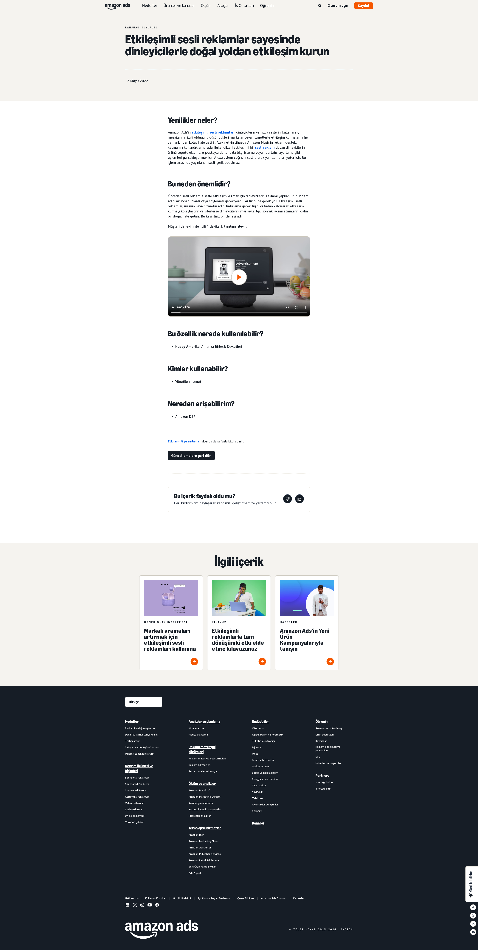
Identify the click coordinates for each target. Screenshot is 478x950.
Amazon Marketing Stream (205, 796)
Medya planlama (198, 734)
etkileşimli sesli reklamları (213, 132)
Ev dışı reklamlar (134, 815)
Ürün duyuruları (325, 734)
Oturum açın (338, 5)
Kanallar (258, 823)
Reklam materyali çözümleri (202, 749)
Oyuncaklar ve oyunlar (265, 804)
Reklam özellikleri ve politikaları (328, 748)
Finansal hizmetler (263, 759)
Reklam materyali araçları (203, 771)
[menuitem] (143, 797)
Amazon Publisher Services (205, 853)
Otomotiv (258, 728)
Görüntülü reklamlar (137, 796)
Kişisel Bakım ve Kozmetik (267, 734)
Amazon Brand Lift (200, 790)
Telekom (257, 798)
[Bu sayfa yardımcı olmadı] (287, 499)
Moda (255, 753)
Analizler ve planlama (204, 721)
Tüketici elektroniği (263, 740)
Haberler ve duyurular (328, 763)
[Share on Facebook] (473, 907)
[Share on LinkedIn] (473, 924)
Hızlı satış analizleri (200, 815)
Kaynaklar (321, 740)
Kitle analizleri (197, 728)
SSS (318, 756)
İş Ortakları (244, 5)
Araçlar (223, 5)
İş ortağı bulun (324, 782)
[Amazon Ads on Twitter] (135, 905)
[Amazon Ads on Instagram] (142, 905)
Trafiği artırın (132, 740)
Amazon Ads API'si (200, 847)
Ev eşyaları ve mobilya (265, 779)
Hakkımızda (132, 898)
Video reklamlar (134, 803)
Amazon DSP (196, 834)
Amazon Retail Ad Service (204, 860)
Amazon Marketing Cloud (203, 841)
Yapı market (259, 785)
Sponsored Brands (136, 790)
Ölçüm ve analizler (202, 783)
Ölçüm (206, 5)
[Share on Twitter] (473, 916)
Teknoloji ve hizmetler (205, 828)
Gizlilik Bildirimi (182, 898)
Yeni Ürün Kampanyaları (202, 866)
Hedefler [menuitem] (132, 721)
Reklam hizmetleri (199, 764)
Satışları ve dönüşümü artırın (142, 747)
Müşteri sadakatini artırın (139, 753)
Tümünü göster (134, 822)
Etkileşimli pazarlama (183, 441)
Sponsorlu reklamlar (137, 777)
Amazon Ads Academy (329, 728)
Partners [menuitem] (322, 775)
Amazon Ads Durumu (273, 898)
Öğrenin (267, 5)
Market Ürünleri (261, 766)
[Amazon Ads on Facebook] (157, 905)
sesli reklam (265, 147)
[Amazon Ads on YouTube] (150, 905)
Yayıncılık (257, 791)
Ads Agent (195, 872)
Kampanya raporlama (201, 803)
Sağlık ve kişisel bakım (265, 772)
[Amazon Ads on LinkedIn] (127, 905)
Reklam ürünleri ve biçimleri (139, 768)
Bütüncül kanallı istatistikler (205, 809)
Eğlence (256, 747)
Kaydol (363, 6)
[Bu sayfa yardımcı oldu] (299, 499)
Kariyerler (298, 898)
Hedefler (149, 5)
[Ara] (320, 6)
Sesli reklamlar (134, 809)
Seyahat (257, 810)
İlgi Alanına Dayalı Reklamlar (214, 898)
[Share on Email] (473, 932)
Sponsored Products (137, 783)
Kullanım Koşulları (155, 898)
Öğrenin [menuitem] (322, 721)
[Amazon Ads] (114, 5)
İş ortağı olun (323, 788)
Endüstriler (260, 721)
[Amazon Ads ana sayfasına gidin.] (161, 929)
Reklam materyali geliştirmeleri (207, 758)
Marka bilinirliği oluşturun (140, 728)
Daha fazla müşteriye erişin (141, 734)
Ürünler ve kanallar (179, 5)
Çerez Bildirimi (245, 898)
